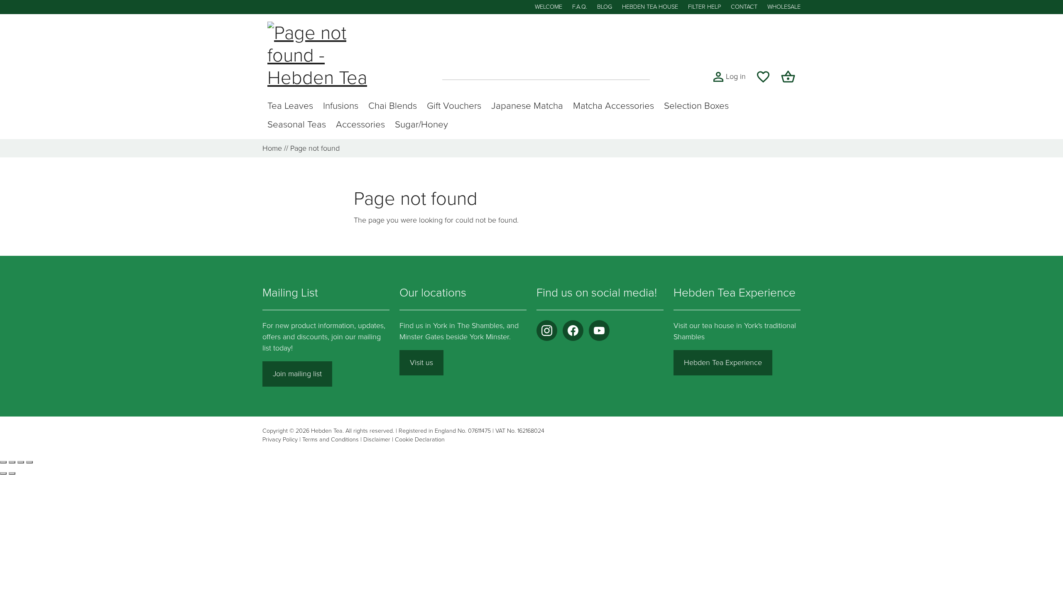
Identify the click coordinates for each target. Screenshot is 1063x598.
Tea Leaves (290, 106)
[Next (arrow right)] (12, 473)
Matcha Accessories (613, 106)
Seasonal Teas (296, 124)
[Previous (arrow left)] (3, 473)
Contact (744, 6)
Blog (604, 6)
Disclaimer (376, 439)
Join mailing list (297, 373)
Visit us (421, 362)
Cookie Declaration (420, 439)
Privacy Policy (280, 439)
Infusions (340, 106)
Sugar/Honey (421, 124)
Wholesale (784, 6)
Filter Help (704, 6)
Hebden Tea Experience (723, 362)
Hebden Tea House (650, 6)
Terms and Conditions (330, 439)
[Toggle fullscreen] (12, 462)
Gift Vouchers (454, 106)
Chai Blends (392, 106)
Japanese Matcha (527, 106)
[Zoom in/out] (3, 462)
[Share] (20, 462)
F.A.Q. (579, 6)
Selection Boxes (696, 106)
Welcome (548, 6)
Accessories (360, 124)
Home (272, 148)
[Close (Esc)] (29, 462)
